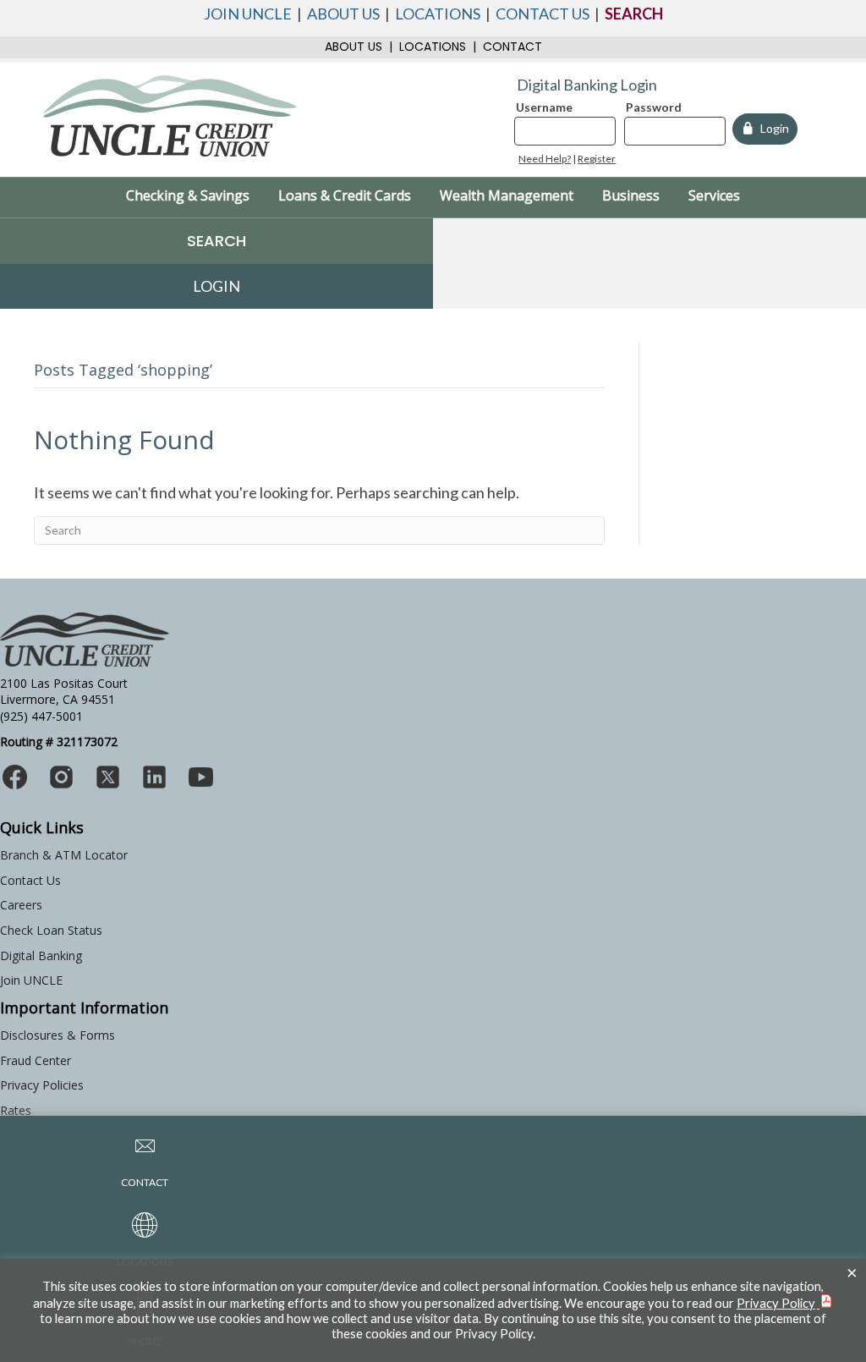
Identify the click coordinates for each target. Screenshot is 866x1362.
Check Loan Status (51, 930)
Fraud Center (35, 1060)
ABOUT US (343, 13)
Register (597, 158)
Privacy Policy (776, 1303)
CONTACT (512, 46)
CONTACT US (542, 13)
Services (714, 195)
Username (544, 107)
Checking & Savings (187, 195)
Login (772, 128)
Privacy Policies (42, 1085)
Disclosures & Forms (57, 1035)
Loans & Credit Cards (344, 195)
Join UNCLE (31, 980)
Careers (21, 905)
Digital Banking (41, 955)
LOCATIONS (437, 13)
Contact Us (30, 880)
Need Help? (544, 158)
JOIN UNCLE (248, 13)
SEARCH (634, 13)
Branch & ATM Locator (64, 855)
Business (631, 195)
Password (654, 107)
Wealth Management (506, 195)
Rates (15, 1110)
